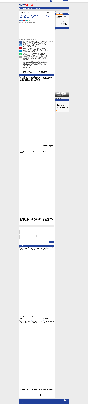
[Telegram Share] (26, 20)
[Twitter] (52, 12)
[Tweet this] (22, 20)
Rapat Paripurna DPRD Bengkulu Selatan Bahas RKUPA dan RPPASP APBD (36, 219)
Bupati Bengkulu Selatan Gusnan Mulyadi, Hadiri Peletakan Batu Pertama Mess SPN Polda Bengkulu (25, 317)
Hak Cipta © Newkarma (22, 402)
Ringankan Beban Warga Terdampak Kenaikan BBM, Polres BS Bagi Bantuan (35, 80)
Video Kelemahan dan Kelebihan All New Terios (61, 16)
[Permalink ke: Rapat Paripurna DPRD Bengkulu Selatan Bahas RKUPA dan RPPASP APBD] (36, 183)
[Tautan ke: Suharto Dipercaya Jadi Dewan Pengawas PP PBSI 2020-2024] (62, 63)
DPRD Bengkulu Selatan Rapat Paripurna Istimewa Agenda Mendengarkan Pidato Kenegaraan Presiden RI (48, 317)
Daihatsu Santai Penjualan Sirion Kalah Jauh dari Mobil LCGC (64, 24)
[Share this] (20, 20)
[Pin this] (24, 20)
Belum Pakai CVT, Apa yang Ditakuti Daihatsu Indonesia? (64, 20)
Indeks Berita (35, 402)
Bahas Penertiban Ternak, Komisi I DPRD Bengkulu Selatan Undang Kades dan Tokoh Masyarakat (24, 390)
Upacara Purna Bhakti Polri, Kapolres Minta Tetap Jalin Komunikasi (28, 71)
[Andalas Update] (27, 4)
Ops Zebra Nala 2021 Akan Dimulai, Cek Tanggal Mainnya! (42, 71)
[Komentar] (29, 20)
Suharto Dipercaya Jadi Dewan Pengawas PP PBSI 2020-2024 (62, 95)
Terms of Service (29, 402)
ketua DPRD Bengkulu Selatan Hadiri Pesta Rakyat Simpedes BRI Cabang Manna (48, 219)
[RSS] (53, 12)
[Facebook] (50, 12)
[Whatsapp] (27, 20)
